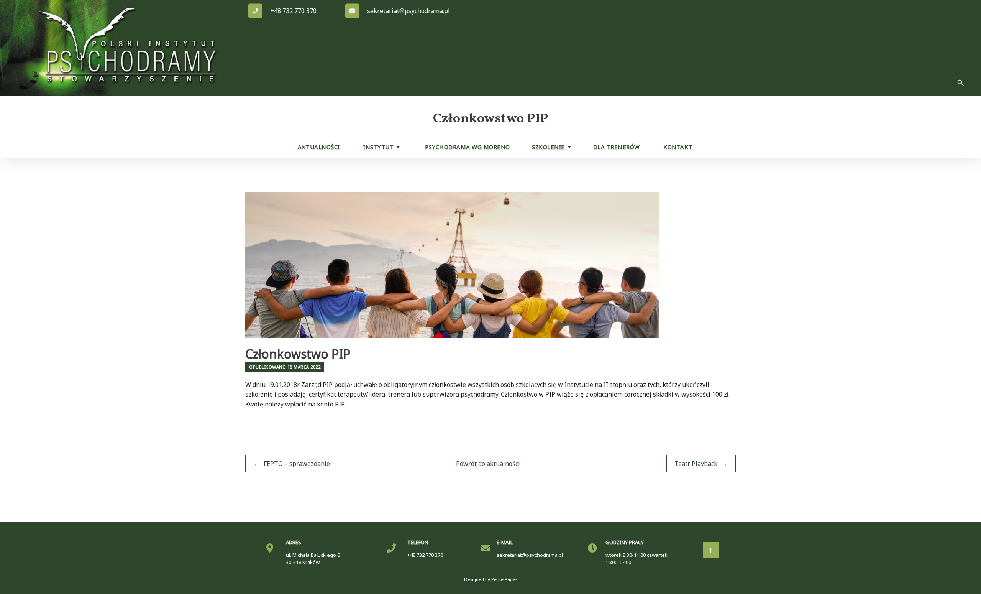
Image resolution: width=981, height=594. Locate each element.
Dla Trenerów (616, 147)
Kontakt (677, 147)
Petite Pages (504, 579)
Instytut (378, 147)
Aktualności (319, 147)
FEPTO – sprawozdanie (291, 463)
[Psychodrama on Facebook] (711, 550)
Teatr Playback (701, 463)
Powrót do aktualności (488, 463)
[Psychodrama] (126, 48)
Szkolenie (548, 147)
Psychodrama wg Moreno (467, 147)
